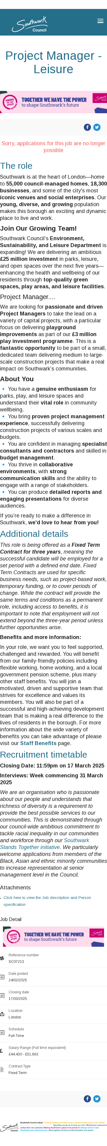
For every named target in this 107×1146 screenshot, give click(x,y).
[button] (100, 20)
